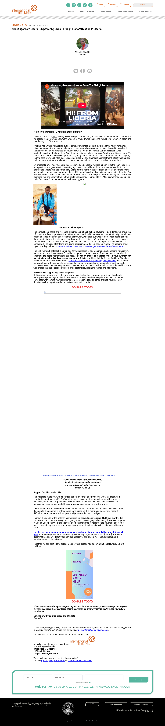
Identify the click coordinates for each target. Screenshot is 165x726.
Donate (112, 5)
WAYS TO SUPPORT (125, 12)
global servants (116, 704)
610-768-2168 (148, 712)
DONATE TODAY (82, 287)
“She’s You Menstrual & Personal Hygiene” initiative (92, 260)
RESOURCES (106, 12)
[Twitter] (85, 5)
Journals (19, 25)
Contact (125, 5)
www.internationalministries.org (93, 630)
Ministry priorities (141, 704)
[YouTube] (90, 5)
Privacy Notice (95, 721)
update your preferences (53, 660)
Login (101, 5)
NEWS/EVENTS (145, 12)
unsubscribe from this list (80, 660)
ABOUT (71, 12)
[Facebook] (68, 5)
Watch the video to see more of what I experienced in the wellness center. (89, 246)
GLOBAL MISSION (87, 12)
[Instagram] (74, 5)
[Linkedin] (79, 5)
